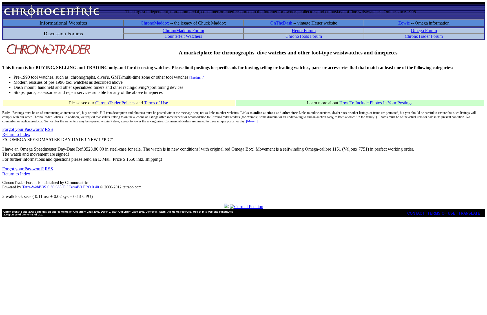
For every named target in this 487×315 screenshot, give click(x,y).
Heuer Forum (304, 30)
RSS (49, 129)
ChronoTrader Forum (424, 36)
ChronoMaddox (155, 23)
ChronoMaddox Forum (183, 30)
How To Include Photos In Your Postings (375, 102)
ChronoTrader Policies (115, 102)
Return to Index (16, 134)
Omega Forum (424, 30)
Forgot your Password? (23, 129)
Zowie (404, 23)
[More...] (252, 121)
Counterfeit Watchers (183, 36)
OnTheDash (281, 23)
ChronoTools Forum (303, 36)
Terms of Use (156, 102)
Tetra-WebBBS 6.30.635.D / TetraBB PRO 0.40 (60, 187)
